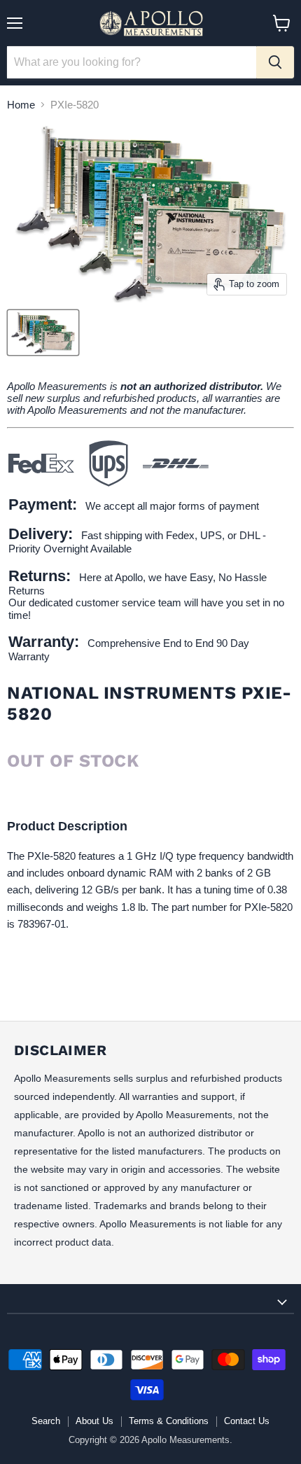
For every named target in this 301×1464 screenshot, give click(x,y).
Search (45, 1421)
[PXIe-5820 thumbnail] (43, 332)
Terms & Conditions (169, 1421)
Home (21, 105)
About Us (94, 1421)
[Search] (275, 62)
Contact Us (247, 1421)
